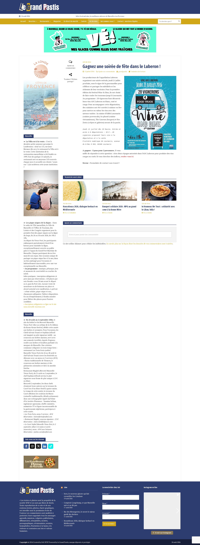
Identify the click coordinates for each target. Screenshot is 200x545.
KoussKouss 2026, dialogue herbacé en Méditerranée (80, 208)
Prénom (106, 494)
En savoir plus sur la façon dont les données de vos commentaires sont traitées (139, 243)
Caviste (83, 21)
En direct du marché (71, 21)
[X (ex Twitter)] (38, 446)
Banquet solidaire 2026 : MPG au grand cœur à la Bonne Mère (119, 208)
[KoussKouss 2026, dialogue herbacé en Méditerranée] (80, 190)
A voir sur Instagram (163, 533)
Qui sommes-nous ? (107, 21)
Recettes (32, 21)
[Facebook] (26, 446)
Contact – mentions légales (127, 21)
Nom (104, 503)
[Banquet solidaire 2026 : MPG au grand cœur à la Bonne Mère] (119, 190)
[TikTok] (50, 446)
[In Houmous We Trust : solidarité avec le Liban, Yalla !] (159, 190)
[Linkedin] (44, 446)
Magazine (57, 21)
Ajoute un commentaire (70, 66)
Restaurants (44, 21)
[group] (162, 510)
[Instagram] (32, 446)
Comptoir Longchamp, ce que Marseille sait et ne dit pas (79, 504)
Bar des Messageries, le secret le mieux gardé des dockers (79, 513)
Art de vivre (93, 21)
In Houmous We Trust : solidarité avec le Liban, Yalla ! (158, 208)
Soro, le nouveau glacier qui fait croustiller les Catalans (76, 495)
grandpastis (122, 71)
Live (65, 487)
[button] (146, 510)
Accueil (23, 21)
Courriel (106, 513)
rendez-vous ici (127, 156)
